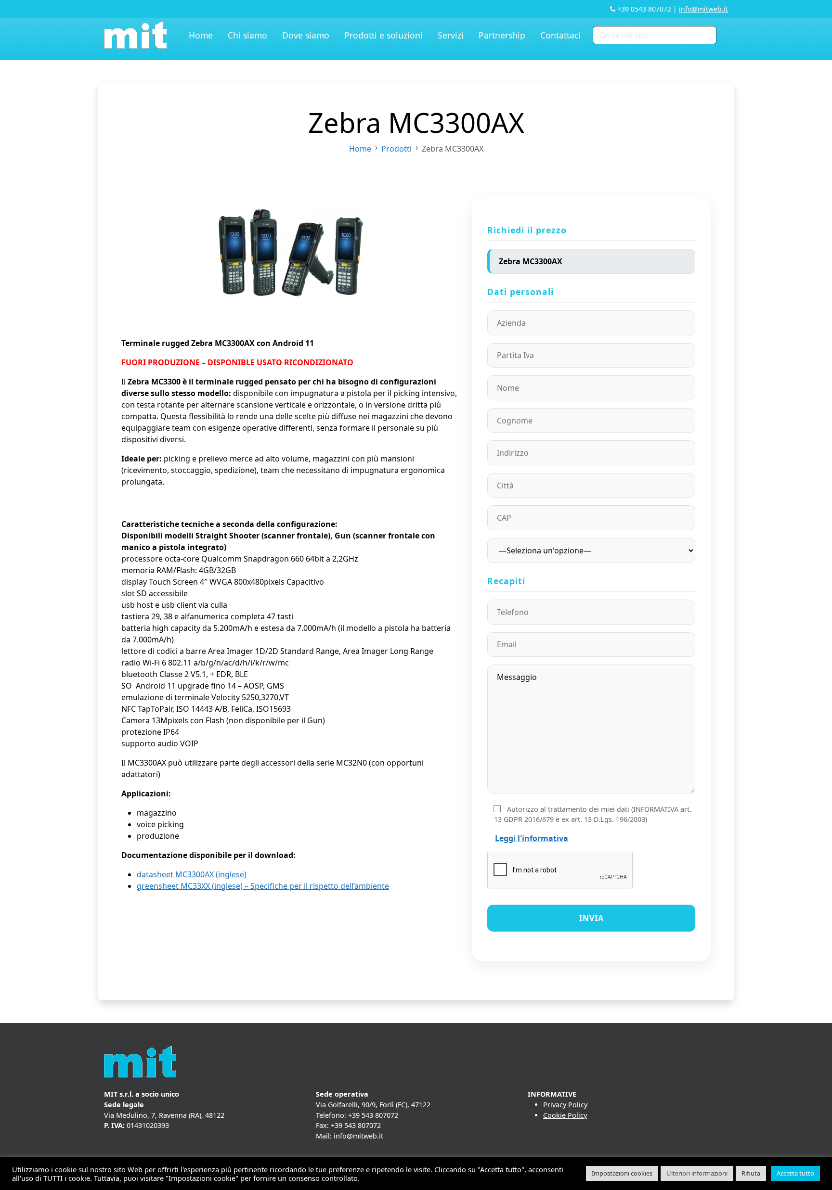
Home (201, 35)
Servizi (451, 35)
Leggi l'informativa (531, 838)
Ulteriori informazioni (697, 1173)
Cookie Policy (565, 1115)
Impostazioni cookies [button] (622, 1173)
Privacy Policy (565, 1104)
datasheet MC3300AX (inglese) (192, 874)
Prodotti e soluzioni (383, 35)
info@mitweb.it (703, 8)
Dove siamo (305, 35)
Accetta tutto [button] (795, 1173)
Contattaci (560, 35)
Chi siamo (247, 35)
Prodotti (396, 148)
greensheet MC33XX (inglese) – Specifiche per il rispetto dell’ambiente (263, 886)
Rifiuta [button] (750, 1173)
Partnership (502, 35)
